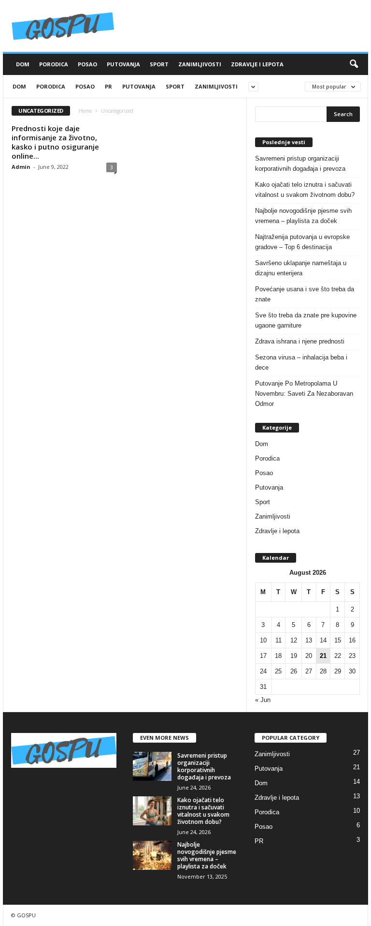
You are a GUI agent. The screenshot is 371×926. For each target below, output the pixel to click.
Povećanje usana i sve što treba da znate (304, 294)
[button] (353, 64)
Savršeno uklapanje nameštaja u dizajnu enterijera (300, 268)
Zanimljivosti (199, 64)
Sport (159, 64)
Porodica (53, 64)
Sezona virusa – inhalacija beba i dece (301, 362)
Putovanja (123, 64)
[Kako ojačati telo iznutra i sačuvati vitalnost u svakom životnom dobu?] (152, 810)
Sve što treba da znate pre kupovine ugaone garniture (306, 320)
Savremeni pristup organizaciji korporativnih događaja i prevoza (300, 163)
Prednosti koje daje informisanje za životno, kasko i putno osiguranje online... (55, 142)
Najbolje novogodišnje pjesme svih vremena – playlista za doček (303, 215)
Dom (22, 64)
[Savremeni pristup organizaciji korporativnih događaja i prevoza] (152, 766)
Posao (87, 64)
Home (85, 110)
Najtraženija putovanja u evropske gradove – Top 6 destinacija (302, 242)
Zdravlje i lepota (257, 64)
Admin (21, 166)
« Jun (263, 699)
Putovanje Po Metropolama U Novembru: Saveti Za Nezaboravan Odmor (304, 393)
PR (108, 86)
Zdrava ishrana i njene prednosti (299, 341)
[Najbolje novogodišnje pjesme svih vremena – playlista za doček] (152, 855)
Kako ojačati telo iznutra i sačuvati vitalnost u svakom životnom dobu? (305, 189)
